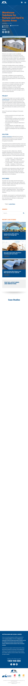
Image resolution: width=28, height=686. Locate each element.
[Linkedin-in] (11, 664)
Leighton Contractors (7, 136)
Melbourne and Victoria (8, 641)
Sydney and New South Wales (13, 640)
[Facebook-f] (14, 664)
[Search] (23, 213)
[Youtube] (17, 664)
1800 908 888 (14, 661)
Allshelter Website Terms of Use (14, 682)
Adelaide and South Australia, (11, 643)
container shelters (8, 638)
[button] (25, 2)
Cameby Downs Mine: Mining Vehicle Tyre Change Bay (11, 234)
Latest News (6, 27)
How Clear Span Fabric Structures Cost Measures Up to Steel (12, 253)
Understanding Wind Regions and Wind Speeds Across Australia (12, 272)
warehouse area (5, 99)
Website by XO (14, 683)
